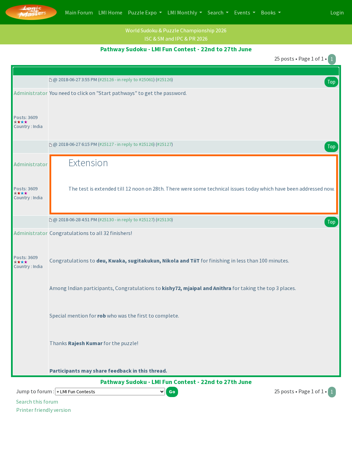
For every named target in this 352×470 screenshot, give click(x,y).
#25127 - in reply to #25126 (126, 144)
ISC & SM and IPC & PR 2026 (176, 38)
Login (337, 12)
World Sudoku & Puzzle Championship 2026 (176, 30)
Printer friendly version (43, 409)
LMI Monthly (182, 12)
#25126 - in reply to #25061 (126, 79)
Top (331, 81)
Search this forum (37, 401)
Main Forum (80, 12)
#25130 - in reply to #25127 (126, 219)
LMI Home (111, 12)
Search (216, 12)
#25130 (164, 219)
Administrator (30, 92)
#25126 (164, 79)
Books (269, 12)
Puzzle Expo (143, 12)
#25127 (164, 144)
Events (242, 12)
